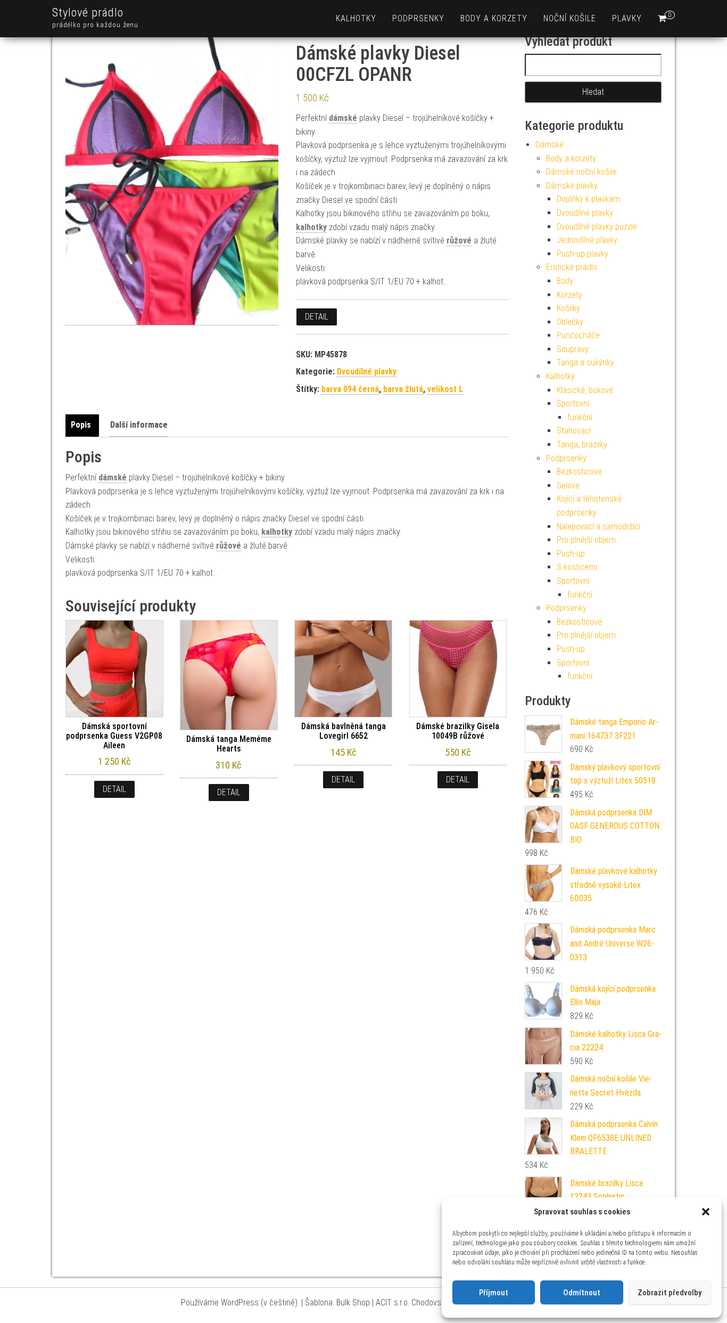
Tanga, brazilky (582, 444)
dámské (343, 118)
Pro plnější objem (586, 540)
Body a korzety (493, 18)
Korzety (569, 295)
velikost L (445, 389)
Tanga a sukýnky (585, 362)
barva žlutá (403, 389)
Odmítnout (581, 1292)
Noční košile (569, 18)
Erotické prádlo (571, 267)
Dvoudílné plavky (366, 371)
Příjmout (493, 1292)
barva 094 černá (350, 389)
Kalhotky (356, 18)
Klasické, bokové (585, 390)
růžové (459, 240)
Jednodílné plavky (587, 240)
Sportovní (573, 403)
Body (565, 281)
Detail (316, 317)
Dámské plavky (572, 186)
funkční (579, 417)
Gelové (568, 485)
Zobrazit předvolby (669, 1292)
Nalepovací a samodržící (598, 526)
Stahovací (574, 431)
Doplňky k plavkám (588, 199)
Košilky (568, 308)
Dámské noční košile (581, 172)
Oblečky (570, 322)
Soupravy (573, 349)
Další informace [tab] (139, 425)
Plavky (627, 18)
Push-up (571, 554)
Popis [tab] (81, 425)
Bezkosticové (579, 472)
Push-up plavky (582, 254)
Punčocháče (578, 335)
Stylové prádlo (87, 12)
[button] (705, 1211)
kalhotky (311, 227)
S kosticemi (577, 567)
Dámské (549, 145)
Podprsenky (418, 18)
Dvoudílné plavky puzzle (597, 227)
